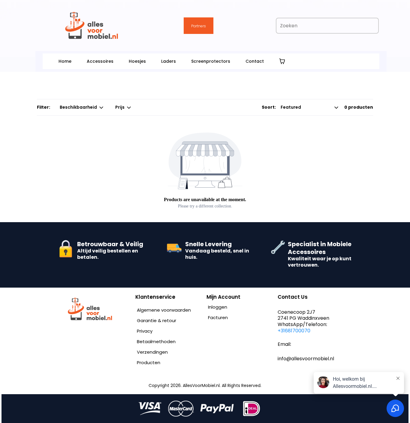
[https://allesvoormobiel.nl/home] (99, 309)
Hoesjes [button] (137, 61)
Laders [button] (168, 61)
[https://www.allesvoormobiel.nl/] (92, 26)
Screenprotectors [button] (210, 61)
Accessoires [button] (100, 61)
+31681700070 (294, 330)
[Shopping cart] (282, 61)
